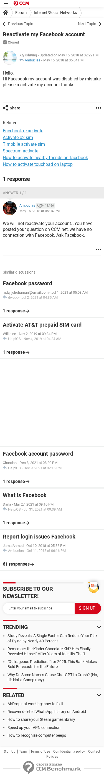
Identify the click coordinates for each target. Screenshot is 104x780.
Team (23, 751)
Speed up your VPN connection (33, 727)
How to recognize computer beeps (36, 735)
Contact (94, 751)
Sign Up (10, 751)
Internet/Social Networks (55, 12)
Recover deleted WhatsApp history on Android (46, 711)
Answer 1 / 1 (15, 193)
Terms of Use (40, 751)
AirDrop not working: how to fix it (35, 704)
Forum (21, 12)
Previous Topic (20, 23)
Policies (52, 757)
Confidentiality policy (69, 751)
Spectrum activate (20, 151)
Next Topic (87, 23)
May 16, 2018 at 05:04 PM (63, 60)
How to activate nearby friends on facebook (45, 157)
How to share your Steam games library (41, 719)
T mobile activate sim (24, 144)
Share (15, 108)
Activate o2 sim (18, 137)
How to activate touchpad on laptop (38, 164)
